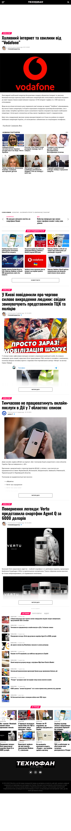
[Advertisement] (35, 19)
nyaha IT (10, 404)
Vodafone (16, 202)
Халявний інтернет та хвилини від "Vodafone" (35, 202)
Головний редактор (14, 49)
